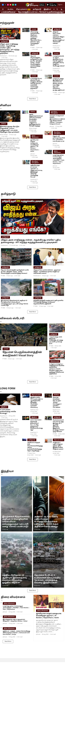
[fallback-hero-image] (10, 33)
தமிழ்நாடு (37, 9)
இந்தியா (47, 9)
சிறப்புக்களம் (21, 9)
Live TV (28, 5)
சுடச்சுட (11, 9)
